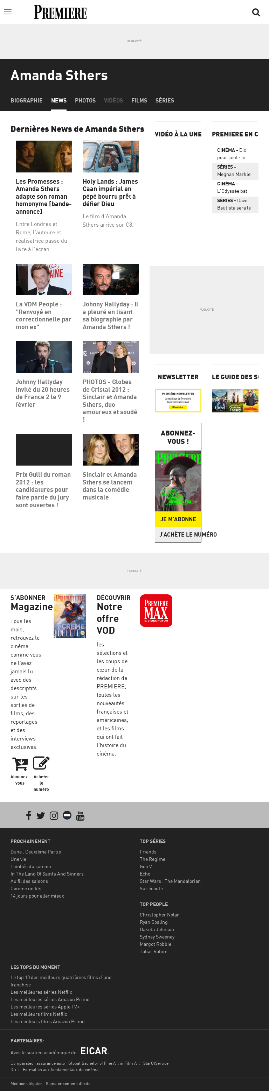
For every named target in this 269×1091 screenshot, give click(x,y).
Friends (148, 852)
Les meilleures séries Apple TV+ (45, 1006)
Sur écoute (151, 888)
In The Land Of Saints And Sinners (47, 874)
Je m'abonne (178, 519)
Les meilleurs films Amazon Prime (47, 1021)
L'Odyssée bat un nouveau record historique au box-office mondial (232, 188)
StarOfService (155, 1063)
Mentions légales (26, 1083)
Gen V (146, 866)
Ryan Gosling (154, 922)
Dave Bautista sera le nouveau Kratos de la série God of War (234, 205)
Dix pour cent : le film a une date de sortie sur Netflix (233, 155)
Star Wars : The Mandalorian (170, 881)
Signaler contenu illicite (68, 1083)
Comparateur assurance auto (38, 1063)
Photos (85, 100)
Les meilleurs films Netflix (39, 1014)
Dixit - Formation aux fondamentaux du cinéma (54, 1069)
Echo (145, 874)
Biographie (27, 100)
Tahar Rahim (153, 951)
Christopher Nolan (160, 915)
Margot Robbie (155, 944)
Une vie (18, 859)
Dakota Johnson (157, 929)
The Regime (152, 859)
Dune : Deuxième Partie (36, 852)
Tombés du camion (31, 866)
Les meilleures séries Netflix (41, 992)
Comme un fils (26, 888)
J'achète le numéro (180, 534)
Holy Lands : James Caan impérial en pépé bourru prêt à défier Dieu (110, 193)
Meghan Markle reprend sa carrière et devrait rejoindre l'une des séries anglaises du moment (235, 172)
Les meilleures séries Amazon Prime (50, 999)
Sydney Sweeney (157, 937)
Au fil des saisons (29, 881)
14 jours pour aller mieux (37, 896)
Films (139, 100)
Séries (165, 100)
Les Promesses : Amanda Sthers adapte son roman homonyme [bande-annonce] (44, 196)
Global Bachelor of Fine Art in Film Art (104, 1063)
